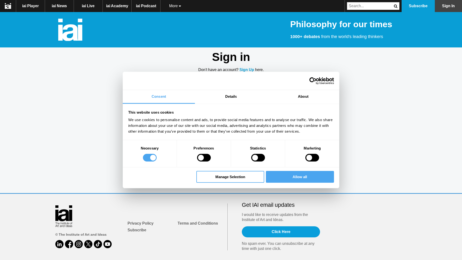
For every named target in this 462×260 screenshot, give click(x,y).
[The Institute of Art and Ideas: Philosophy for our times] (10, 6)
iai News (59, 6)
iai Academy (117, 6)
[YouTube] (107, 244)
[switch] (204, 158)
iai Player (30, 6)
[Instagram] (79, 244)
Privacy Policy (141, 223)
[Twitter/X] (88, 244)
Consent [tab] (159, 96)
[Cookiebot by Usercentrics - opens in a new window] (313, 80)
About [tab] (303, 96)
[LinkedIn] (59, 244)
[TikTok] (98, 244)
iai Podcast (146, 6)
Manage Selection (230, 177)
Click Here (281, 232)
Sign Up (246, 70)
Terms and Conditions (198, 223)
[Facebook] (69, 244)
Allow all (300, 177)
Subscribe (137, 230)
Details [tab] (231, 96)
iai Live (88, 6)
